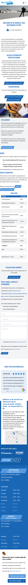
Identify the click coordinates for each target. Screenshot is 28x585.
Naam (3, 314)
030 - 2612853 (5, 526)
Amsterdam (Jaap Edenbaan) (10, 306)
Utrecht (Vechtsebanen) (9, 309)
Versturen (4, 353)
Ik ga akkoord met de (14, 342)
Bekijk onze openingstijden (14, 99)
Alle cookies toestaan (15, 581)
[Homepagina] (7, 3)
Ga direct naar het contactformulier (14, 96)
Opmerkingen (5, 329)
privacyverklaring (16, 349)
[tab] (6, 391)
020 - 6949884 (5, 480)
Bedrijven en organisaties (7, 189)
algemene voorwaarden (19, 342)
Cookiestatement (16, 571)
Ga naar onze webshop (7, 147)
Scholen (18, 186)
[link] (7, 453)
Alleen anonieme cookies (17, 576)
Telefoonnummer (6, 324)
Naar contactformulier (14, 277)
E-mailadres (5, 319)
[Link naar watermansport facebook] (18, 460)
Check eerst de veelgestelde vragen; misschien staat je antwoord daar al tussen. (14, 293)
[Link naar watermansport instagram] (14, 460)
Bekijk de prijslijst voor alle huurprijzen (14, 83)
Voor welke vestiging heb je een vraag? (11, 303)
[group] (14, 30)
